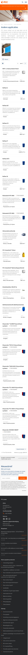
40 (25, 452)
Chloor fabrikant (6, 604)
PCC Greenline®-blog (7, 646)
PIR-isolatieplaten (7, 601)
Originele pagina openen (6, 459)
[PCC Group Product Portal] (4, 2)
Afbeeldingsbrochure (8, 625)
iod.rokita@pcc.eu (10, 525)
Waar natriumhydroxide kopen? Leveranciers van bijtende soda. (9, 576)
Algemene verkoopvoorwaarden (10, 620)
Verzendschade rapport (8, 622)
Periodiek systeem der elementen (10, 649)
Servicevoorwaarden (8, 611)
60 (26, 452)
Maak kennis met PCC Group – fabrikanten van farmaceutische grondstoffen (12, 566)
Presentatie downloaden (8, 628)
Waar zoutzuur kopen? (8, 580)
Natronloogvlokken (7, 599)
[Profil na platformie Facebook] (4, 519)
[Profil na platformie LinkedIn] (7, 519)
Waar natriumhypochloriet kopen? (10, 582)
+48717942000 (8, 513)
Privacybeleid (6, 614)
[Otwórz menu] (26, 2)
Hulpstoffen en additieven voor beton (11, 570)
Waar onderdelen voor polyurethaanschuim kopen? (14, 572)
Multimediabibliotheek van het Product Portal (13, 631)
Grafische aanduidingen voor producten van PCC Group (13, 634)
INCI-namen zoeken (7, 643)
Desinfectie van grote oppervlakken (11, 590)
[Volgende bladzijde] (25, 63)
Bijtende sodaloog (7, 596)
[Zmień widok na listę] (2, 63)
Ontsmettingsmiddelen (8, 563)
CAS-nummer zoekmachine (9, 640)
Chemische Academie (8, 651)
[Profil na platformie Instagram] (9, 519)
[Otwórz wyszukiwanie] (22, 2)
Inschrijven (22, 478)
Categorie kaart (6, 638)
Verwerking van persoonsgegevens (11, 617)
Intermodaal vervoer (7, 593)
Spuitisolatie (6, 588)
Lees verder (24, 490)
